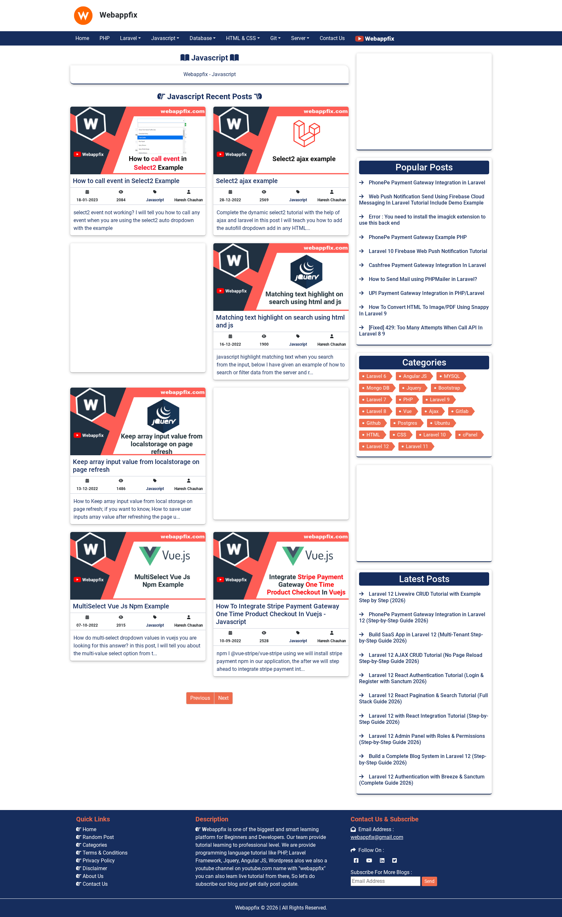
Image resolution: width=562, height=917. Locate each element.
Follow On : (370, 850)
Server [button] (298, 38)
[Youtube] (369, 860)
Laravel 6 (376, 376)
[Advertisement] (257, 14)
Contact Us (332, 38)
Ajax (433, 411)
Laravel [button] (128, 38)
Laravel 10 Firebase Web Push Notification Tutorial (428, 251)
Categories (94, 845)
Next (223, 698)
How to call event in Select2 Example (126, 181)
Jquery (414, 388)
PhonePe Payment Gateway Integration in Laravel (427, 182)
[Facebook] (356, 860)
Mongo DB (378, 388)
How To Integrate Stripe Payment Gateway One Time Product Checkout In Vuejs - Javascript (277, 614)
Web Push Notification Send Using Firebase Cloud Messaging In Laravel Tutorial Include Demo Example (421, 199)
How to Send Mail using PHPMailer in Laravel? (423, 279)
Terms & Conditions (104, 853)
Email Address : (375, 829)
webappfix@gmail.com (377, 837)
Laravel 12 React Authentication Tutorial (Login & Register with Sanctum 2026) (421, 678)
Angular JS (415, 376)
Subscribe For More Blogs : (393, 876)
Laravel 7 (376, 400)
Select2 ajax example (247, 181)
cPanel (470, 435)
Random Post (97, 837)
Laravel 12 (378, 446)
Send (429, 881)
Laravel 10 (434, 435)
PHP (105, 38)
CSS (401, 435)
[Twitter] (394, 860)
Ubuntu (442, 423)
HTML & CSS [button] (241, 38)
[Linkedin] (382, 860)
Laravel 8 (376, 411)
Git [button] (273, 38)
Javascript (155, 200)
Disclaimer (94, 868)
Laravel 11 (417, 446)
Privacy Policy (98, 860)
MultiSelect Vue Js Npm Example (121, 606)
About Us (92, 876)
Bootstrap (449, 388)
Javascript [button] (163, 38)
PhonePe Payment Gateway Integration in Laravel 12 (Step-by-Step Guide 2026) (422, 617)
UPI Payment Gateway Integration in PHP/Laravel (426, 293)
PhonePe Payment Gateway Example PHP (418, 237)
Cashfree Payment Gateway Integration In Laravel (427, 265)
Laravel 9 (439, 400)
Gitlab (462, 411)
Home (82, 38)
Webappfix (247, 908)
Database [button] (201, 38)
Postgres (407, 423)
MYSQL (452, 376)
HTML (373, 435)
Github (374, 423)
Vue (407, 411)
